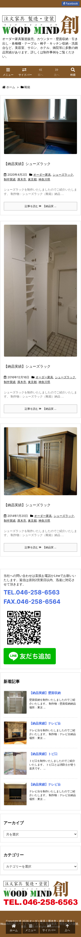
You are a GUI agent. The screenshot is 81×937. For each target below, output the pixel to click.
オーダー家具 (42, 174)
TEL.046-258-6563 (32, 592)
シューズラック (63, 174)
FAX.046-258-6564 (32, 601)
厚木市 (21, 179)
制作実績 (10, 179)
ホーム (10, 87)
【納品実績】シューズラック (27, 163)
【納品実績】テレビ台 (45, 723)
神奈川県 (44, 179)
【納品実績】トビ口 (43, 754)
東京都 (32, 179)
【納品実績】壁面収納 (45, 693)
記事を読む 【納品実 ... (40, 206)
